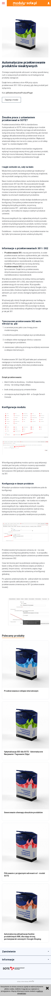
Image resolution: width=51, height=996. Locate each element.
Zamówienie (9, 951)
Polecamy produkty (13, 635)
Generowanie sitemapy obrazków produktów (23, 812)
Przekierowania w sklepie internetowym (21, 691)
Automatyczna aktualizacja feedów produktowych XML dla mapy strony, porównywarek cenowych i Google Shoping (22, 936)
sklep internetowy (23, 981)
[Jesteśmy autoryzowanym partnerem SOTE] (25, 969)
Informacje (8, 959)
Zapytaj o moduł (11, 100)
